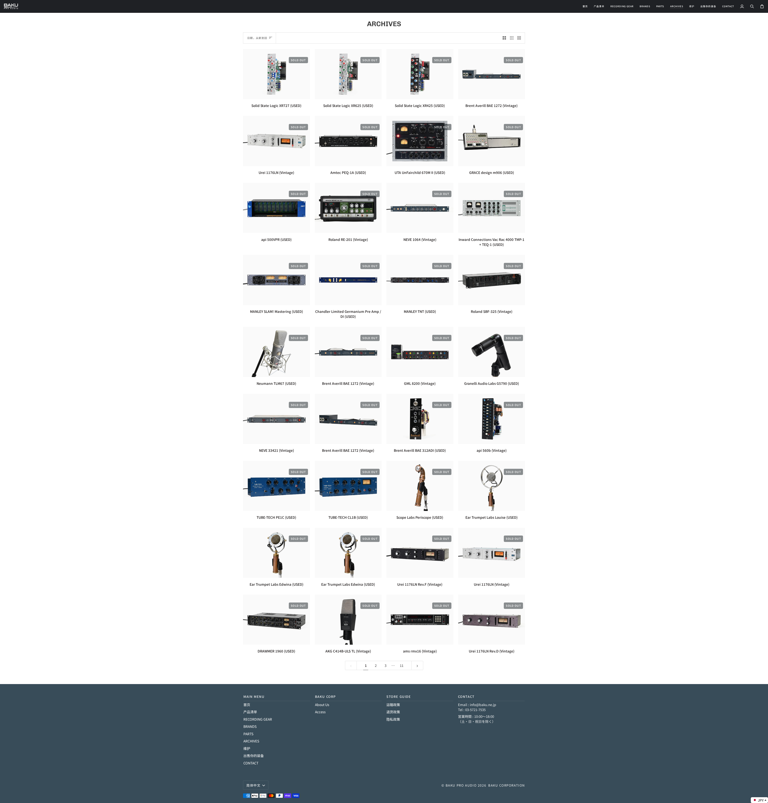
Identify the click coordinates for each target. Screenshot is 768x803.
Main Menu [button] (254, 696)
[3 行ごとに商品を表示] (511, 38)
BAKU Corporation (506, 785)
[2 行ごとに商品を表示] (504, 38)
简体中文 (253, 785)
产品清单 (250, 711)
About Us (322, 704)
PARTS (248, 733)
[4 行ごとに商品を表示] (520, 38)
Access (320, 711)
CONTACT (250, 762)
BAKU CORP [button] (325, 696)
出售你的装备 (253, 755)
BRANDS (250, 726)
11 (401, 665)
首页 (246, 704)
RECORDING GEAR (257, 719)
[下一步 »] (417, 665)
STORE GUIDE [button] (398, 696)
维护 (246, 748)
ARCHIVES (251, 740)
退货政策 (393, 711)
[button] (622, 6)
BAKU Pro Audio (461, 785)
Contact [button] (466, 696)
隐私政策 (393, 719)
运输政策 (393, 704)
